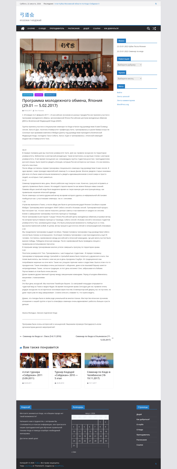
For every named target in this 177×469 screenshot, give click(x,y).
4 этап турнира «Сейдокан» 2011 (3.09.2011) (32, 375)
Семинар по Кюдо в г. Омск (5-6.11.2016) (42, 336)
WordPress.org (123, 104)
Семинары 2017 (50, 95)
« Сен (74, 452)
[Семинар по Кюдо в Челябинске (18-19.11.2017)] (99, 354)
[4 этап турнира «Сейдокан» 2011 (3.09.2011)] (34, 354)
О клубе (31, 28)
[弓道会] (23, 28)
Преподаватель (57, 28)
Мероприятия (27, 95)
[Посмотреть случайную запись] (154, 28)
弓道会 (27, 14)
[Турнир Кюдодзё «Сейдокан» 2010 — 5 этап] (66, 354)
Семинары (39, 95)
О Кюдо (42, 28)
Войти (119, 92)
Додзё (86, 28)
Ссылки (96, 28)
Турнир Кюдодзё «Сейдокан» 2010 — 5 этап (66, 375)
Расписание (74, 28)
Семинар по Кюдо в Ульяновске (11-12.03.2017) (93, 338)
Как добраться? (111, 28)
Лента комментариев (126, 100)
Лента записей (123, 96)
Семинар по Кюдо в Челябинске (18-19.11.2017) (98, 375)
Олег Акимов (39, 111)
